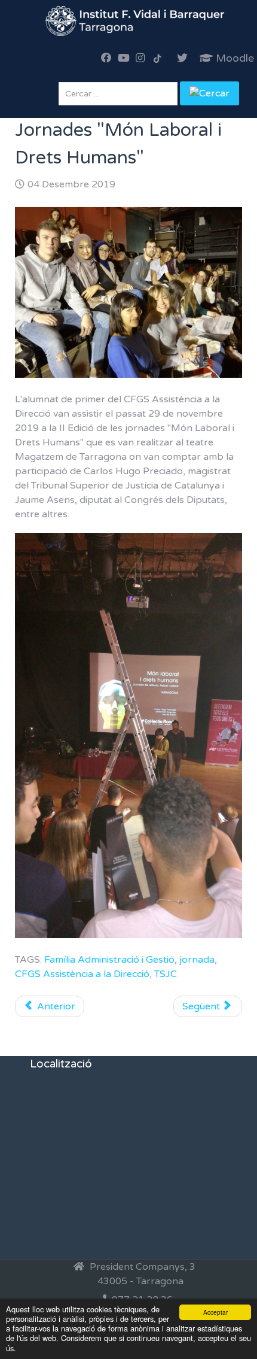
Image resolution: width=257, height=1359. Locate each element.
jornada (197, 960)
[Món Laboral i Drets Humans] (128, 292)
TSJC (165, 974)
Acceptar (215, 1312)
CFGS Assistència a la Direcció (82, 974)
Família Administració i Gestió (109, 960)
